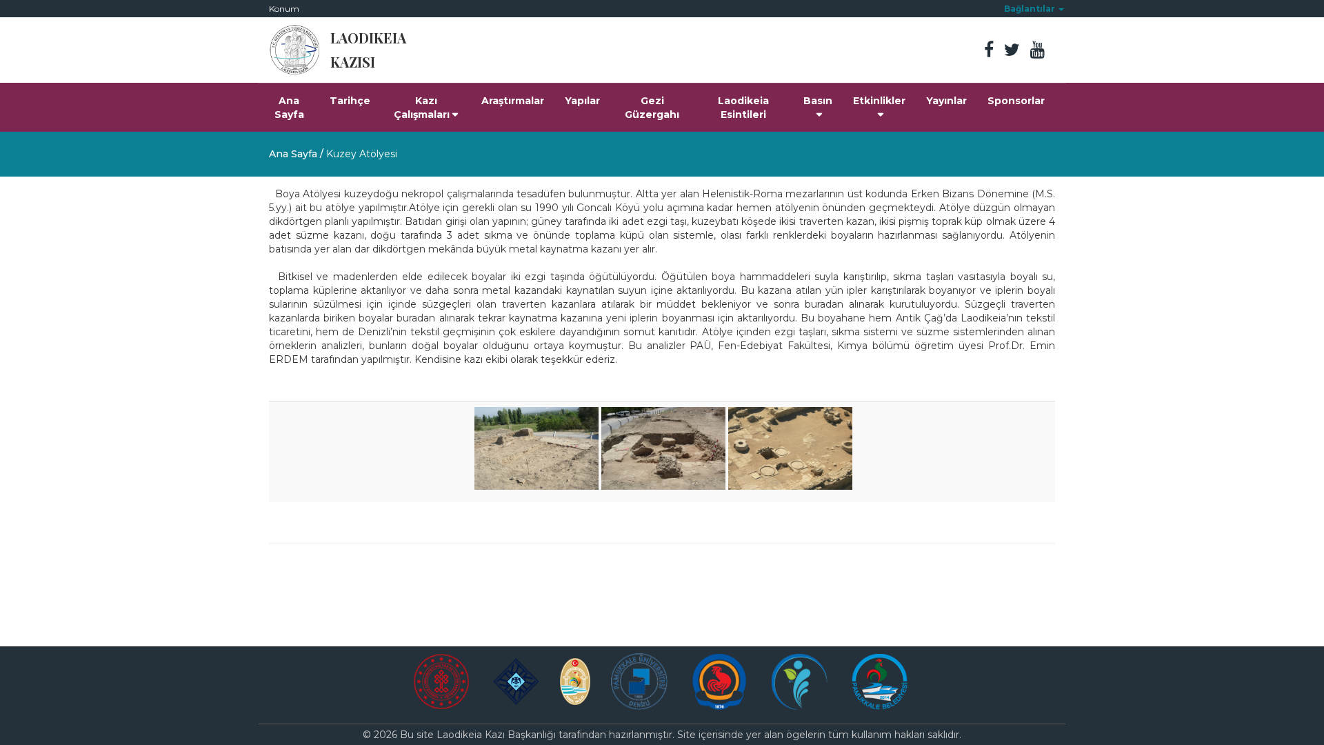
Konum (284, 8)
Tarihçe (350, 101)
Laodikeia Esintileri (743, 108)
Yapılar (582, 101)
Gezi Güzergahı (652, 108)
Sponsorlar (1016, 101)
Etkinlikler (879, 101)
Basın (817, 101)
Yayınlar (946, 101)
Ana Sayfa (289, 108)
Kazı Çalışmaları (422, 108)
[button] (1034, 8)
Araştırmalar (512, 101)
